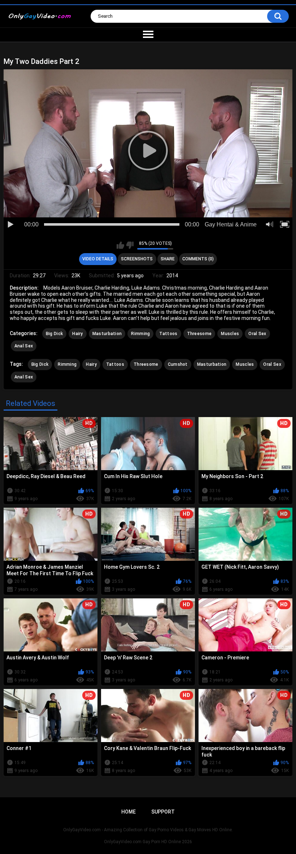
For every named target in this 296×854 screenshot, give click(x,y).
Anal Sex (23, 345)
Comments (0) (198, 258)
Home (128, 812)
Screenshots (137, 258)
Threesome (199, 333)
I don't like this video (130, 245)
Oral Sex (257, 333)
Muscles (230, 333)
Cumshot (178, 364)
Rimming (140, 333)
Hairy (77, 333)
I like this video (120, 245)
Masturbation (107, 333)
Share (168, 258)
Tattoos (168, 333)
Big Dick (54, 333)
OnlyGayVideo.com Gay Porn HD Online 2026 (148, 841)
